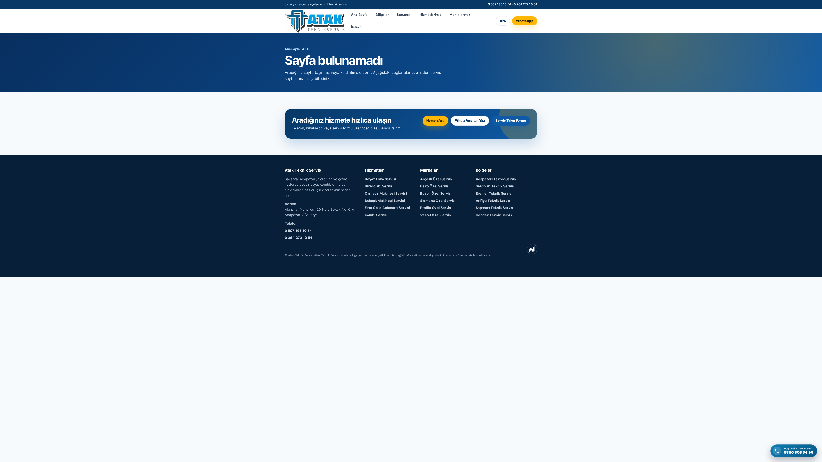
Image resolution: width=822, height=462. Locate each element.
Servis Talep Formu (511, 120)
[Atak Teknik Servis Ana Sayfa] (315, 21)
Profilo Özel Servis (435, 208)
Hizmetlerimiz (430, 15)
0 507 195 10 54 (499, 4)
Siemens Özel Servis (437, 200)
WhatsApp (524, 21)
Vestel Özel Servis (435, 215)
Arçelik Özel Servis (436, 179)
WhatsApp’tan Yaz (470, 120)
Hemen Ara (435, 120)
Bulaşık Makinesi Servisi (385, 200)
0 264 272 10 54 (525, 4)
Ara (503, 21)
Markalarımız (460, 15)
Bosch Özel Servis (435, 193)
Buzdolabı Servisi (379, 186)
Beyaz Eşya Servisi (380, 179)
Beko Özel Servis (434, 186)
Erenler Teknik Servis (493, 193)
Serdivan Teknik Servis (495, 186)
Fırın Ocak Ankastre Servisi (387, 208)
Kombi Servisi (376, 215)
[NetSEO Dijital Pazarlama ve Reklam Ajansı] (532, 249)
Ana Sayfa (359, 15)
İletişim (356, 27)
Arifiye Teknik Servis (493, 200)
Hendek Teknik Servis (494, 215)
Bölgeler (382, 15)
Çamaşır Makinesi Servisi (386, 193)
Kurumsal (404, 15)
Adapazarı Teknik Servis (496, 179)
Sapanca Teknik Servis (494, 208)
